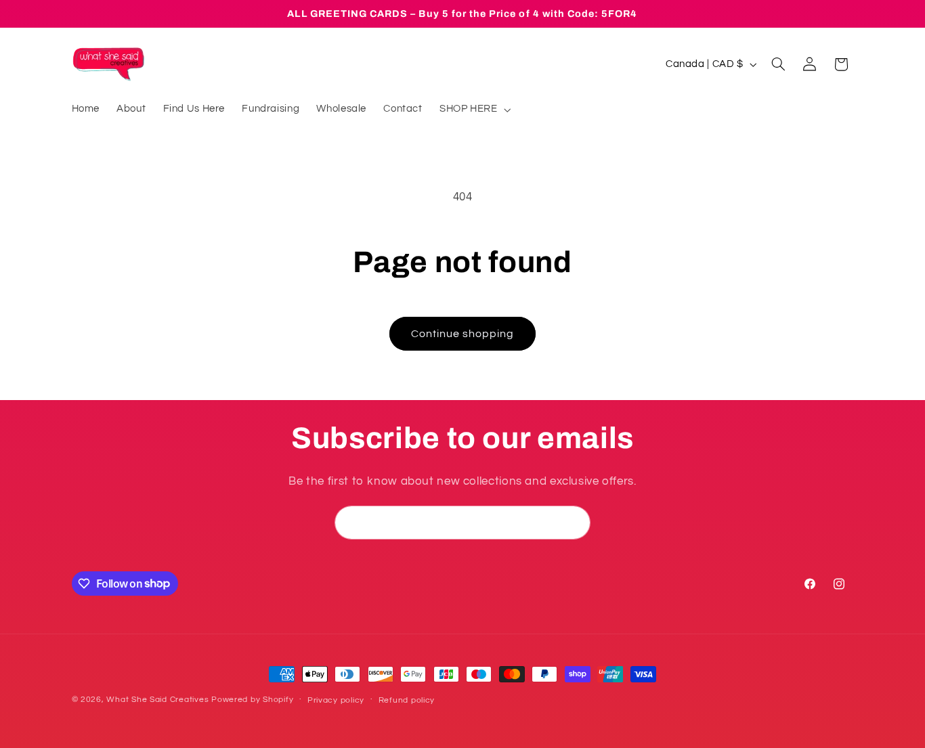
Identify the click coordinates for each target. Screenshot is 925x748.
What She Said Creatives (157, 699)
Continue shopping (463, 333)
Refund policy (407, 700)
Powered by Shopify (252, 699)
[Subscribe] (574, 522)
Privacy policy (335, 700)
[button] (474, 110)
